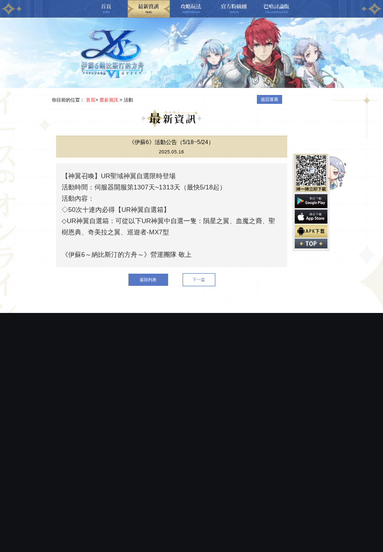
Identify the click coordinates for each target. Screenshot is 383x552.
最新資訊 (108, 99)
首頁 (90, 99)
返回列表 (148, 279)
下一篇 (198, 279)
